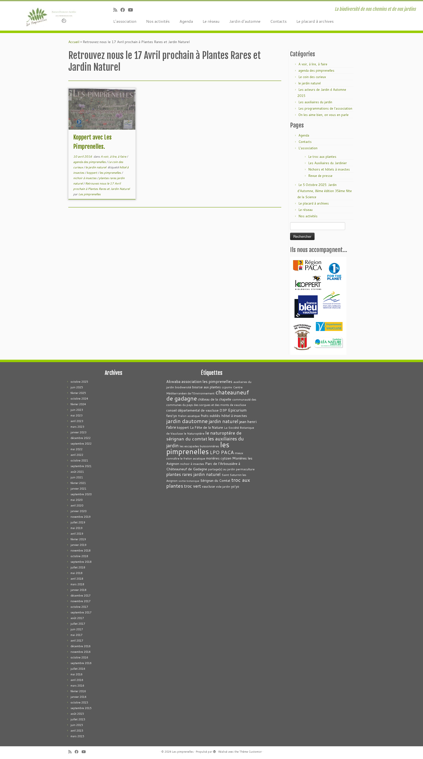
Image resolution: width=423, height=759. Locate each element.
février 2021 (78, 483)
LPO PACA (222, 452)
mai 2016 (76, 674)
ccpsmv (227, 387)
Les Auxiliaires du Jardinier (327, 163)
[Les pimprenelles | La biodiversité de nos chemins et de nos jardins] (49, 16)
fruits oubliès (210, 415)
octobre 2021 (79, 460)
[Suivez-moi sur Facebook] (124, 10)
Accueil (73, 41)
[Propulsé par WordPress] (214, 750)
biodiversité (183, 387)
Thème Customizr (250, 752)
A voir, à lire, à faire (114, 156)
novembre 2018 (80, 550)
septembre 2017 (81, 612)
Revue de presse (320, 175)
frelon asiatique (189, 416)
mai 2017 (76, 635)
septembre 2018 (81, 562)
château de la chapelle (214, 399)
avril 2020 (76, 505)
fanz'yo (171, 415)
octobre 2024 (79, 399)
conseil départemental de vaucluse (192, 410)
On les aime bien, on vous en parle (323, 115)
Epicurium (237, 410)
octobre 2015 (79, 702)
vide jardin (223, 486)
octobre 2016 (79, 657)
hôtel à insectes (234, 415)
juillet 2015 (77, 719)
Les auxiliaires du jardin (315, 102)
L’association (124, 21)
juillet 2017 (77, 624)
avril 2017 (76, 641)
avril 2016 (76, 680)
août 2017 (77, 618)
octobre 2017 (79, 607)
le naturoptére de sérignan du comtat (203, 435)
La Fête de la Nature (206, 427)
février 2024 (78, 404)
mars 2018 (77, 584)
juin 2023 (76, 410)
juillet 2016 (77, 669)
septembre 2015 (81, 708)
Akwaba (173, 381)
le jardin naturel (96, 167)
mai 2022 (76, 449)
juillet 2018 (77, 567)
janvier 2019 (78, 545)
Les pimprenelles (89, 194)
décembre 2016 (80, 646)
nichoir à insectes (85, 178)
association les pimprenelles (206, 381)
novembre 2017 (80, 601)
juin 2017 (76, 629)
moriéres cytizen (218, 458)
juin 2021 (76, 477)
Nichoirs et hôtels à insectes (329, 169)
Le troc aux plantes (322, 156)
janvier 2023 (78, 432)
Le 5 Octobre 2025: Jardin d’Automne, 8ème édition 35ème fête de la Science (324, 191)
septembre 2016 (81, 663)
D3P (223, 410)
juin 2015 (76, 725)
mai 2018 (76, 573)
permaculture (245, 469)
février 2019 (78, 539)
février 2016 (78, 691)
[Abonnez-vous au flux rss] (116, 10)
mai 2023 (76, 415)
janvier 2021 (78, 489)
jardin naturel (223, 421)
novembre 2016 (80, 652)
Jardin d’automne (244, 21)
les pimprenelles (111, 173)
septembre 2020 (81, 494)
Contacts (278, 21)
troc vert (192, 486)
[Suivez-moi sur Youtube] (132, 10)
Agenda (186, 21)
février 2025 (78, 393)
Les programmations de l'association (325, 108)
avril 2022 (76, 455)
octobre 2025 (79, 382)
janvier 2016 (78, 697)
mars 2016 (77, 686)
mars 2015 (77, 736)
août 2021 (77, 472)
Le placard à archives (315, 21)
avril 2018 (76, 579)
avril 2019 (76, 534)
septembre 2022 (81, 444)
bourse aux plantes (206, 387)
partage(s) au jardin (221, 469)
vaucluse (208, 486)
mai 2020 (76, 500)
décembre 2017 (80, 596)
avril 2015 (76, 731)
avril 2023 (76, 421)
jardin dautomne (187, 421)
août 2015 (77, 714)
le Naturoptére (194, 433)
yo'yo (235, 486)
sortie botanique (188, 481)
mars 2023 (77, 427)
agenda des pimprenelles (89, 162)
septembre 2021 (81, 466)
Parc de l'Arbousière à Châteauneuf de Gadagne (203, 466)
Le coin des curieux (312, 77)
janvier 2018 (78, 590)
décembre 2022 (80, 438)
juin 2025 (76, 387)
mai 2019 (76, 528)
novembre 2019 (80, 517)
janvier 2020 (78, 511)
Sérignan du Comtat (215, 480)
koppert (92, 173)
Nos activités (158, 21)
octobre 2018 (79, 556)
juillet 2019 (77, 522)
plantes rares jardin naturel (193, 474)
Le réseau (211, 21)
